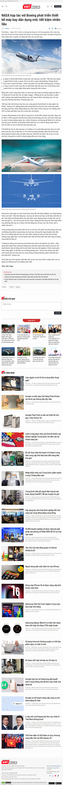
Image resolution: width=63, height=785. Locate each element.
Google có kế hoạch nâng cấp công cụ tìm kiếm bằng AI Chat (42, 699)
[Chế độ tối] (51, 6)
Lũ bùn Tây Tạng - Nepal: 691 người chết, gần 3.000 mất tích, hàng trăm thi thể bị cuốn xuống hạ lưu (8, 338)
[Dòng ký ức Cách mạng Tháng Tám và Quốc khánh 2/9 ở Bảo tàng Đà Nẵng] (23, 351)
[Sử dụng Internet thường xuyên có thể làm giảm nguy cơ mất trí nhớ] (13, 647)
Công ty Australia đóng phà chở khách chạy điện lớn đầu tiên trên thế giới (26, 277)
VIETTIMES (31, 6)
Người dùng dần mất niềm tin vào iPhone (42, 566)
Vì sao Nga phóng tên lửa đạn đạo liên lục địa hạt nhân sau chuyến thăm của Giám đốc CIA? (54, 361)
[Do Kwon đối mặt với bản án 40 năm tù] (13, 666)
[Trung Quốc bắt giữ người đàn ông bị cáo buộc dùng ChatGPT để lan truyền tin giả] (13, 497)
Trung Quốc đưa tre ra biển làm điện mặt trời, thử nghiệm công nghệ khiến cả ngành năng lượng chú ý (8, 361)
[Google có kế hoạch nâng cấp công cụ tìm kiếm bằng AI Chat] (13, 703)
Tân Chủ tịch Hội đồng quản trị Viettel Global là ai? (41, 549)
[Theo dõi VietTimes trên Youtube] (55, 775)
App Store (52, 783)
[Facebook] (49, 28)
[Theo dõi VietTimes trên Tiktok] (58, 775)
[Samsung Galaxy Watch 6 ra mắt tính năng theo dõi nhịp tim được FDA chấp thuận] (13, 628)
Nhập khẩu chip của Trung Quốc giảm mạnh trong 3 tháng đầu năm (43, 474)
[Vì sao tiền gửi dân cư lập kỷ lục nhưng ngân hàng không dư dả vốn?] (23, 329)
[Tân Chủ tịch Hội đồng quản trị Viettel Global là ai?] (13, 553)
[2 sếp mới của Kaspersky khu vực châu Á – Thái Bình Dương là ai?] (13, 722)
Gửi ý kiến (57, 313)
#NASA (11, 287)
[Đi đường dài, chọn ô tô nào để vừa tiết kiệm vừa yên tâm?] (39, 351)
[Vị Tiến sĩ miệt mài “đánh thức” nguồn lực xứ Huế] (39, 329)
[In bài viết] (52, 28)
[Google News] (58, 28)
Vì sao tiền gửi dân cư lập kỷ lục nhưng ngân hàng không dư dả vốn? (23, 337)
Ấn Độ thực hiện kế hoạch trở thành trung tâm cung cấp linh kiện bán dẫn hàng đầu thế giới (42, 455)
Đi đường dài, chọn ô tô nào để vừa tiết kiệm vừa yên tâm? (39, 359)
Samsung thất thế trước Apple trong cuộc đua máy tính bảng (42, 605)
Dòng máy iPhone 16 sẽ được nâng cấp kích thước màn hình (43, 586)
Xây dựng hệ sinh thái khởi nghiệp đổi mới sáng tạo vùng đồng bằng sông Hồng (42, 511)
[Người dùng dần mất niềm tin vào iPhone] (13, 572)
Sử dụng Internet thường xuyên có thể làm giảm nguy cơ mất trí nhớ (43, 642)
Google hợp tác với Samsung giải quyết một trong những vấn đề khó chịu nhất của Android (43, 682)
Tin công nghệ (8, 373)
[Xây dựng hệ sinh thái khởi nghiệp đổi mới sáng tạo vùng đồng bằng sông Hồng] (13, 516)
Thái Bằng (6, 28)
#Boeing (18, 287)
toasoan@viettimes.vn (55, 766)
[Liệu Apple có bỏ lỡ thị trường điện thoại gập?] (13, 383)
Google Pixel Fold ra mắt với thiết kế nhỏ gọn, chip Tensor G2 (42, 416)
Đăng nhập (58, 6)
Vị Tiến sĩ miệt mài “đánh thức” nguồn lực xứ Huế (39, 336)
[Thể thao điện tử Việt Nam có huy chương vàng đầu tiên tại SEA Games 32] (13, 741)
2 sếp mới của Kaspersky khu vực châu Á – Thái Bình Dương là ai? (43, 718)
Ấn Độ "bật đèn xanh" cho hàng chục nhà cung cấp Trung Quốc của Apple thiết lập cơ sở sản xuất (32, 280)
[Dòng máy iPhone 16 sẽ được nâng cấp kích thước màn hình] (13, 591)
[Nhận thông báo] (48, 6)
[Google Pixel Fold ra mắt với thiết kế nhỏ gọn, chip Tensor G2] (13, 421)
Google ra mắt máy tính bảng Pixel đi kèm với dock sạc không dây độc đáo (42, 397)
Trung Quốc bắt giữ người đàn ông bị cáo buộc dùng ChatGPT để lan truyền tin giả (42, 492)
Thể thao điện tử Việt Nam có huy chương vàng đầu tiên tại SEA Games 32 (42, 736)
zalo (52, 775)
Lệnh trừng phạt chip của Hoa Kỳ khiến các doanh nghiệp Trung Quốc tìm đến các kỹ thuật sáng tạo (43, 436)
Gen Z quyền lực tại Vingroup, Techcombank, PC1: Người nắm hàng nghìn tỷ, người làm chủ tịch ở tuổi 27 (54, 339)
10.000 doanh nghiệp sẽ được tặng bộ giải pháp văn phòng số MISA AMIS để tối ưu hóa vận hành (43, 532)
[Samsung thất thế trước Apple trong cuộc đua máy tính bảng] (13, 610)
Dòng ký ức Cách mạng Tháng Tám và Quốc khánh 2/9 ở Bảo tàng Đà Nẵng (23, 360)
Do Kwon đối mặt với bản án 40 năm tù (41, 660)
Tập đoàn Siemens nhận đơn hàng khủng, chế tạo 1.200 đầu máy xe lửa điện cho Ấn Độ (30, 274)
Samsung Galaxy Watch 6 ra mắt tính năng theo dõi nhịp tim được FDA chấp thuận (42, 624)
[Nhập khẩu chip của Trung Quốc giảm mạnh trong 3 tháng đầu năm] (13, 478)
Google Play (58, 783)
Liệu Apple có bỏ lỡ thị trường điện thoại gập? (42, 378)
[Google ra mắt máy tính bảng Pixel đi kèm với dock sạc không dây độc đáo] (13, 402)
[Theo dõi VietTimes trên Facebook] (50, 775)
